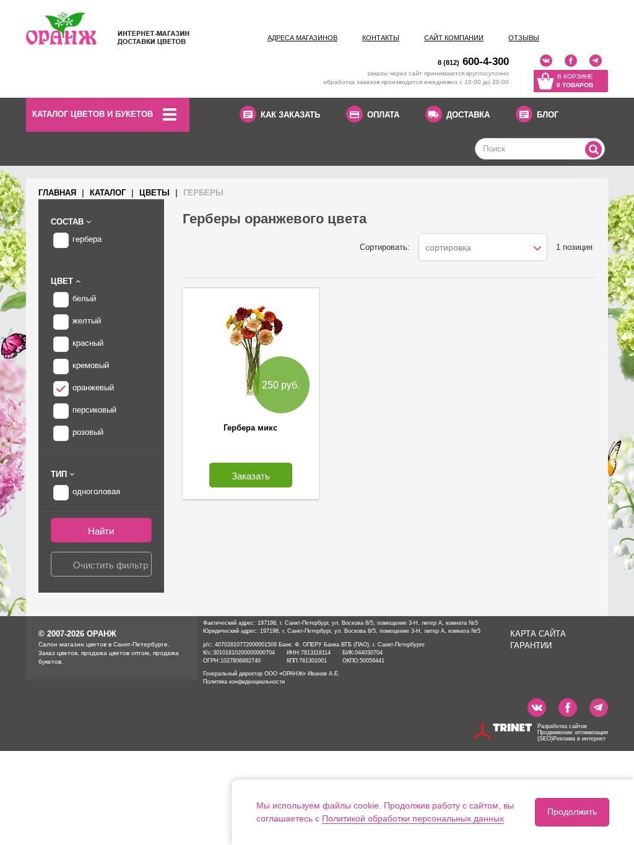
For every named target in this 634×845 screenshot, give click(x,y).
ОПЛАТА (383, 114)
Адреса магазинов (302, 37)
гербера (87, 239)
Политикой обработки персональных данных (413, 818)
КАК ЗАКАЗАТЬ (290, 114)
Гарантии (531, 645)
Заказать (251, 476)
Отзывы (523, 37)
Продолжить (572, 812)
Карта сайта (538, 633)
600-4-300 (473, 61)
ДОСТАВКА (468, 114)
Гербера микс (250, 427)
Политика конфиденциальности (244, 682)
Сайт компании (454, 37)
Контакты (380, 37)
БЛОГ (547, 114)
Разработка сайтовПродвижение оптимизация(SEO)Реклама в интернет (572, 732)
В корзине (575, 80)
